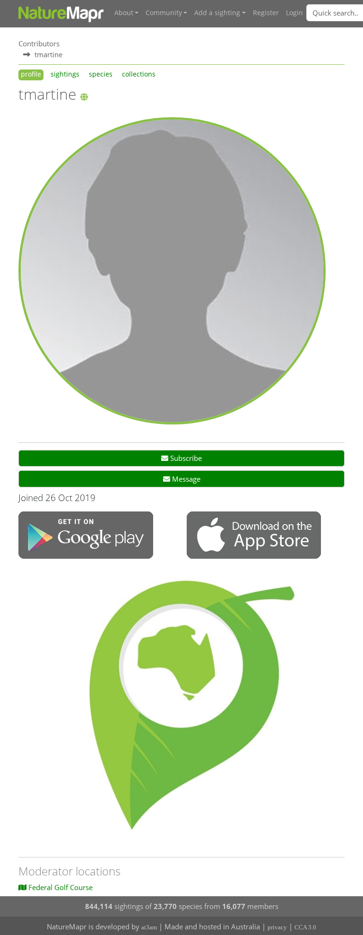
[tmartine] (172, 270)
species (100, 74)
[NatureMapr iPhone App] (254, 536)
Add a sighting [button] (217, 13)
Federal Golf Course (59, 887)
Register (266, 13)
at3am (149, 927)
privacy (277, 927)
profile (31, 74)
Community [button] (164, 13)
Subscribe (185, 458)
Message (185, 479)
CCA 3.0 (305, 927)
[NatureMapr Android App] (85, 536)
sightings (65, 74)
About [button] (123, 13)
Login (294, 13)
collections (139, 74)
